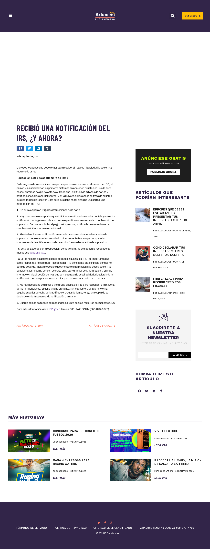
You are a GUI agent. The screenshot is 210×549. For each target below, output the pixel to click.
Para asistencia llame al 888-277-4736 (166, 528)
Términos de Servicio (31, 528)
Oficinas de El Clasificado (112, 528)
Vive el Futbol (166, 431)
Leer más (59, 449)
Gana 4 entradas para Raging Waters (71, 462)
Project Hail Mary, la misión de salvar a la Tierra (177, 462)
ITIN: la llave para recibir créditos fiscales (168, 282)
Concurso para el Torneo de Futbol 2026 (76, 432)
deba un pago (37, 252)
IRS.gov (53, 309)
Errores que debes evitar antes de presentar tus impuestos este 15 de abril (170, 216)
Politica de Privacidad (70, 528)
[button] (172, 16)
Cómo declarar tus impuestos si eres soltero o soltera (169, 251)
